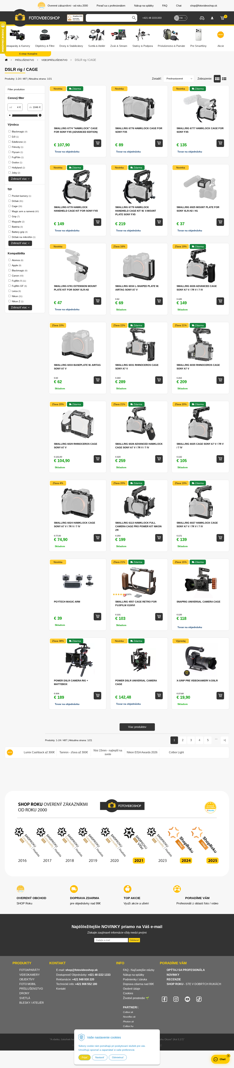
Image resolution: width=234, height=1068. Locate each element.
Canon (17, 275)
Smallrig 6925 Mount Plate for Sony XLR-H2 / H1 (198, 209)
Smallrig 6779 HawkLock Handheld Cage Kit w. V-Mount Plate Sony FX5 (135, 211)
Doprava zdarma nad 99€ (138, 984)
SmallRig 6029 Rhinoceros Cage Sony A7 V (75, 445)
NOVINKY (173, 974)
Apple (16, 265)
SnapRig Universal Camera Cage (198, 601)
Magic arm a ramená (25, 211)
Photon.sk (128, 1021)
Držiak (17, 201)
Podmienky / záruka (135, 979)
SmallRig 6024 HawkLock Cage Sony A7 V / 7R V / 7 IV (74, 524)
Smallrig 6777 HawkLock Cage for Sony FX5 (200, 130)
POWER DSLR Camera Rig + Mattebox (71, 682)
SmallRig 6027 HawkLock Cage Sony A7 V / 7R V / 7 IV (197, 524)
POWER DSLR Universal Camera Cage (136, 682)
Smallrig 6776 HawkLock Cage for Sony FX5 (138, 130)
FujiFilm (18, 157)
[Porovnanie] (202, 17)
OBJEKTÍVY (27, 979)
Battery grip (20, 232)
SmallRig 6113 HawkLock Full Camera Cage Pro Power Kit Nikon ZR (138, 526)
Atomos (17, 260)
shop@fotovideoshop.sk (81, 970)
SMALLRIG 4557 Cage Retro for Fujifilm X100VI (136, 603)
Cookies (128, 993)
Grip (16, 216)
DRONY (24, 993)
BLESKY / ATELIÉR (31, 1002)
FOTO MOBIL (27, 984)
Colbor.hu (128, 1026)
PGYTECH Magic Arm (67, 601)
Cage (17, 206)
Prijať (84, 1057)
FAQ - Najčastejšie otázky (138, 970)
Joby (16, 172)
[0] (222, 18)
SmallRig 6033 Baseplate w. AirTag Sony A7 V (77, 367)
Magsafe (18, 221)
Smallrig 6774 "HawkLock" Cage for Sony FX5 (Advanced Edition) (76, 130)
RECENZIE (174, 979)
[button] (228, 1056)
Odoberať (134, 940)
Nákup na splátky (133, 974)
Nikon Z (17, 301)
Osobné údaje (131, 988)
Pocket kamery (21, 195)
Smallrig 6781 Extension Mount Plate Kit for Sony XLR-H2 (75, 288)
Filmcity (17, 147)
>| (225, 740)
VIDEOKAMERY (29, 974)
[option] (39, 752)
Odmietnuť (118, 1057)
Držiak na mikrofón (23, 237)
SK (181, 18)
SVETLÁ (25, 998)
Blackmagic (19, 131)
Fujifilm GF (19, 286)
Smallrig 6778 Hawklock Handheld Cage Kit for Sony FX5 (76, 209)
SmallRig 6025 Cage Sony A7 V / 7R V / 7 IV (200, 445)
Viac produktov (137, 726)
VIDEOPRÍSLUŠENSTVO (54, 60)
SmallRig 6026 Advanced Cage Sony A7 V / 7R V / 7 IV (197, 288)
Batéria (17, 226)
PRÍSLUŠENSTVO (24, 60)
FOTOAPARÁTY (29, 970)
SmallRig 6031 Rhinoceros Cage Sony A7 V (136, 367)
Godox (17, 162)
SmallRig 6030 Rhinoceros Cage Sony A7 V (198, 367)
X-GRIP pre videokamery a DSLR (197, 680)
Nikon (17, 296)
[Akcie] (10, 752)
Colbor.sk (128, 1012)
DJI (15, 136)
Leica (16, 291)
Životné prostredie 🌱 (136, 998)
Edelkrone (19, 141)
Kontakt (60, 988)
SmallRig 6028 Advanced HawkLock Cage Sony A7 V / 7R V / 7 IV (139, 445)
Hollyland (18, 167)
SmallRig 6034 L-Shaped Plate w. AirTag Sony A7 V (137, 288)
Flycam (17, 152)
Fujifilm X (19, 280)
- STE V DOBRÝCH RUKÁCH (194, 984)
